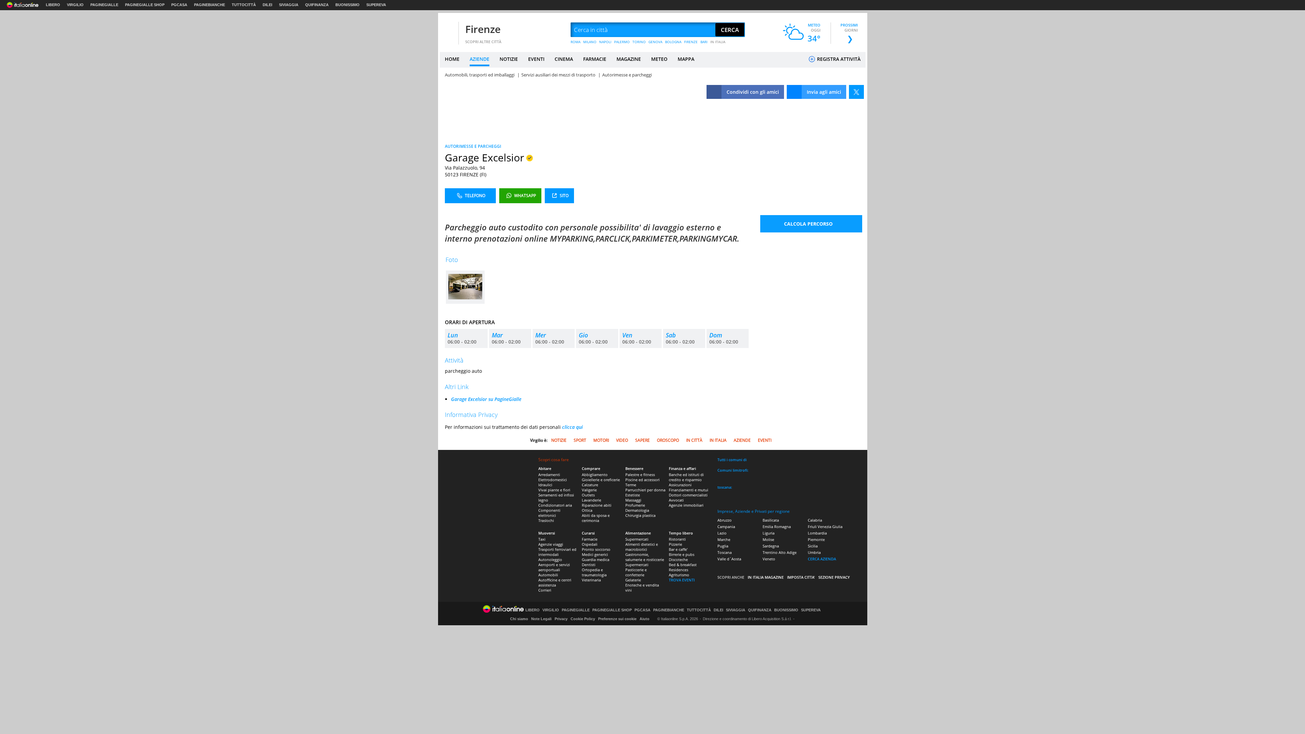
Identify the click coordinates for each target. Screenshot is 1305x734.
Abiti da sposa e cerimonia (596, 518)
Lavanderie (591, 500)
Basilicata (771, 520)
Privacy (561, 619)
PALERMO (622, 41)
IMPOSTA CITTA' (801, 577)
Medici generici (595, 554)
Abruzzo (724, 520)
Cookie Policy (583, 619)
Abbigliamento (595, 474)
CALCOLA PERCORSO (808, 224)
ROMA (575, 41)
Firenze (483, 29)
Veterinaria (591, 579)
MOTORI (601, 440)
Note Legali (541, 619)
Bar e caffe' (678, 549)
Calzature (590, 484)
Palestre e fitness (640, 474)
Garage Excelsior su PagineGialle (486, 399)
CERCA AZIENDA (822, 558)
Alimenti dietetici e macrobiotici (641, 547)
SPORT (580, 440)
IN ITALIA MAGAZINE (766, 577)
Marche (723, 539)
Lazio (722, 533)
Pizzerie (675, 544)
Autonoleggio (550, 559)
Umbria (814, 552)
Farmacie (589, 539)
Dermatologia (637, 510)
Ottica (587, 510)
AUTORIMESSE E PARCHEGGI (473, 146)
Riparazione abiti (596, 505)
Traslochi (546, 520)
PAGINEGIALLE (104, 5)
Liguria (769, 533)
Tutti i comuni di (732, 459)
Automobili (548, 574)
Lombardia (817, 533)
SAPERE (642, 440)
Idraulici (545, 484)
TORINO (639, 41)
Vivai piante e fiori (554, 489)
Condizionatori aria (555, 505)
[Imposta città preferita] (448, 30)
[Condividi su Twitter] (856, 92)
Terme (630, 484)
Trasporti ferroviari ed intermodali (557, 552)
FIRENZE (691, 41)
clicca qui (572, 427)
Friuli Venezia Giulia (825, 526)
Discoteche (678, 559)
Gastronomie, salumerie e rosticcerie (644, 557)
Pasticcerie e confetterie (636, 572)
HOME (452, 59)
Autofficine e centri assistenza (554, 582)
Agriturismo (679, 574)
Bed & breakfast (683, 564)
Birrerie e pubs (681, 554)
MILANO (589, 41)
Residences (678, 569)
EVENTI (536, 59)
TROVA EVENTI (682, 579)
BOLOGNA (673, 41)
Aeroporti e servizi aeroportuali (554, 567)
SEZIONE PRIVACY (834, 577)
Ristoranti (677, 539)
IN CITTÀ (694, 440)
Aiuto (644, 619)
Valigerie (589, 489)
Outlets (588, 494)
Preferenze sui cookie (617, 619)
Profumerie (635, 505)
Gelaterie (633, 579)
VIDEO (622, 440)
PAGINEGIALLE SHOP (144, 5)
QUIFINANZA (317, 5)
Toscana (724, 552)
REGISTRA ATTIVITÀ (838, 59)
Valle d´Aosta (729, 558)
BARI (704, 41)
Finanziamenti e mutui (688, 489)
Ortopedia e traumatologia (594, 572)
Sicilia (813, 545)
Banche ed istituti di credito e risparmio (686, 477)
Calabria (815, 520)
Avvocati (676, 500)
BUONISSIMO (347, 5)
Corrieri (544, 590)
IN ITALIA (718, 41)
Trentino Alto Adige (780, 552)
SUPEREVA (376, 5)
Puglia (722, 545)
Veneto (769, 558)
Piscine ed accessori (642, 479)
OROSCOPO (668, 440)
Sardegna (771, 545)
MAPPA (686, 59)
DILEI (267, 5)
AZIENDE (479, 59)
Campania (726, 526)
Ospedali (589, 544)
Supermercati (636, 539)
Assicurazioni (680, 484)
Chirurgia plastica (640, 515)
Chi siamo (519, 619)
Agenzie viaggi (550, 544)
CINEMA (564, 59)
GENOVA (655, 41)
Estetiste (632, 494)
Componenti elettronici (549, 513)
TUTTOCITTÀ (244, 5)
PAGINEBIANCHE (209, 5)
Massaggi (633, 500)
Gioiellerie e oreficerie (601, 479)
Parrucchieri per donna (645, 489)
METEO (659, 59)
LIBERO (53, 5)
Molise (768, 539)
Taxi (541, 539)
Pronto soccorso (596, 549)
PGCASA (179, 5)
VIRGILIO (75, 5)
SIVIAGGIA (288, 5)
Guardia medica (595, 559)
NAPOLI (605, 41)
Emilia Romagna (777, 526)
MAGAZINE (628, 59)
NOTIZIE (509, 59)
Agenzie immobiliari (686, 505)
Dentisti (588, 564)
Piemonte (816, 539)
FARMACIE (594, 59)
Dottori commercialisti (688, 494)
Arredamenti (549, 474)
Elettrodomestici (552, 479)
